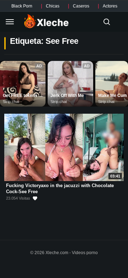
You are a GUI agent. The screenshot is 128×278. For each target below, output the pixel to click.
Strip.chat (11, 101)
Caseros (81, 6)
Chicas (52, 6)
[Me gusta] (35, 198)
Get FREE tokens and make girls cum (23, 96)
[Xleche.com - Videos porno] (46, 22)
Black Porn (21, 6)
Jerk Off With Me (67, 95)
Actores (110, 6)
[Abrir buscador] (106, 22)
